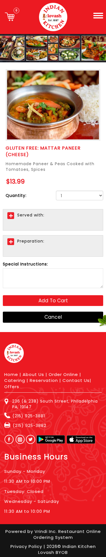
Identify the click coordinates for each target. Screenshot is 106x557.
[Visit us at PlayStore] (51, 439)
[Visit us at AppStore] (81, 439)
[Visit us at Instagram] (21, 439)
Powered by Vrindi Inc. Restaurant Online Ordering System (53, 534)
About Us (33, 374)
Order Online (63, 374)
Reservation (44, 380)
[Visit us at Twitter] (31, 439)
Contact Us (76, 380)
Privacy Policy (27, 546)
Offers (11, 387)
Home (11, 374)
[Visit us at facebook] (7, 439)
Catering (14, 380)
